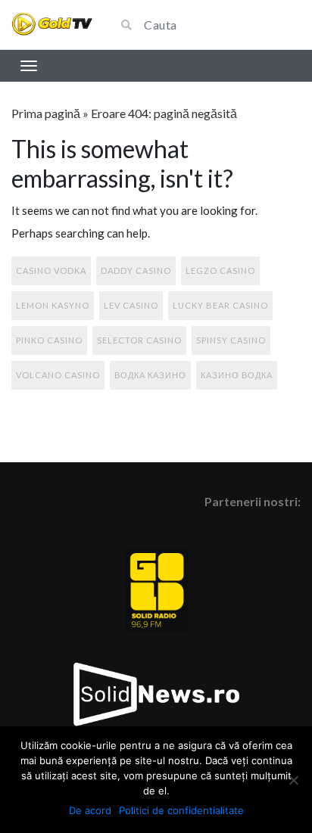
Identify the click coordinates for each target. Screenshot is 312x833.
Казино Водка (237, 375)
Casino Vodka (51, 270)
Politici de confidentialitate (181, 810)
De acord (90, 810)
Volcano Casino (58, 375)
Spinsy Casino (231, 340)
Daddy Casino (136, 270)
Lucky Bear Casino (220, 305)
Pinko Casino (49, 340)
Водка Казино (150, 375)
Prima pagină (45, 113)
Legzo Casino (220, 270)
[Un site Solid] (51, 24)
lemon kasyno (52, 305)
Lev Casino (131, 305)
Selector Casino (139, 340)
